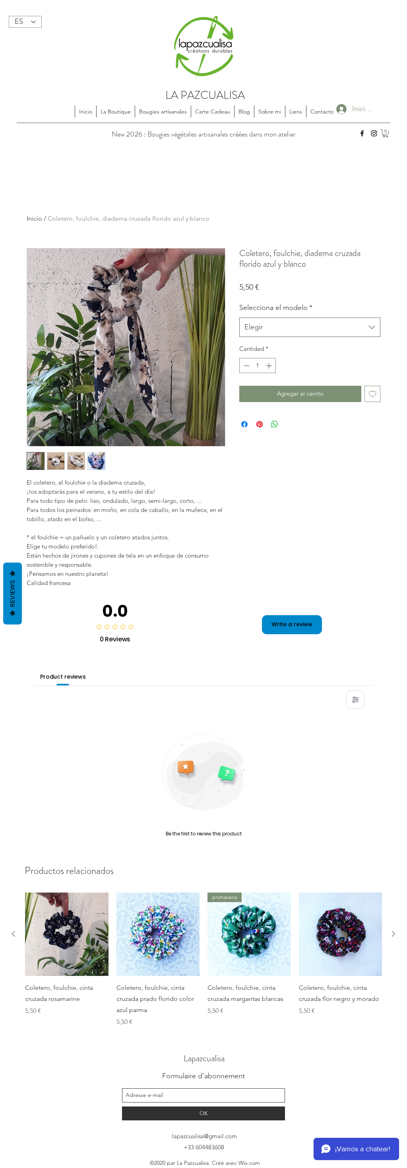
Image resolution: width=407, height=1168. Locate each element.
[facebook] (362, 133)
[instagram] (374, 133)
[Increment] (269, 365)
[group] (203, 959)
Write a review (291, 624)
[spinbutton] (257, 365)
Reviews (12, 593)
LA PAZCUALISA (205, 95)
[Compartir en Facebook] (244, 424)
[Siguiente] (393, 934)
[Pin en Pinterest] (259, 424)
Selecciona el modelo (275, 307)
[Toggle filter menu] (355, 700)
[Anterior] (13, 934)
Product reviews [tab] (63, 677)
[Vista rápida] (67, 934)
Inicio (34, 218)
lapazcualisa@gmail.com (204, 1136)
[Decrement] (245, 365)
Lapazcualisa (204, 1058)
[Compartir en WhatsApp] (274, 424)
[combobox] (309, 327)
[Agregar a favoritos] (372, 394)
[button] (385, 133)
